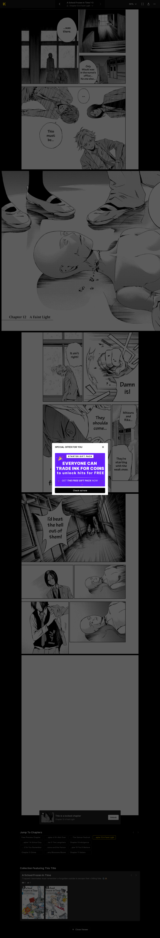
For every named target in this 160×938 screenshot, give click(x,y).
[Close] (103, 447)
